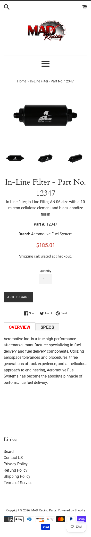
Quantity (45, 271)
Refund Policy (15, 470)
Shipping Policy (17, 476)
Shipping (26, 256)
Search (10, 451)
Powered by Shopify (71, 510)
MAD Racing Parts (43, 510)
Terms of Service (18, 482)
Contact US (13, 457)
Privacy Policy (16, 464)
